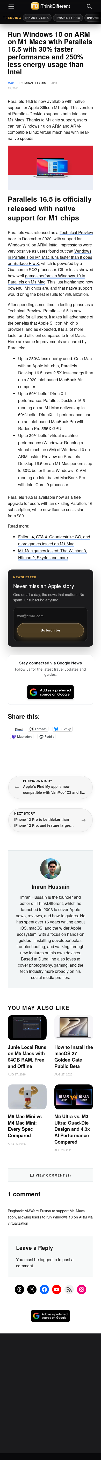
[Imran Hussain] (50, 867)
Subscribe (51, 630)
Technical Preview (76, 232)
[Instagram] (81, 1289)
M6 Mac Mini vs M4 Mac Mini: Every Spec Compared (25, 1126)
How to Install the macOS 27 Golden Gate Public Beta (73, 1057)
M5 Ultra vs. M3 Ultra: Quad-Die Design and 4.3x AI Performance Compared (72, 1129)
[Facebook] (44, 1289)
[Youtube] (56, 1289)
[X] (32, 1289)
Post (19, 729)
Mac (11, 83)
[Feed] (69, 1289)
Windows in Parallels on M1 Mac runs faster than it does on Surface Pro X (50, 257)
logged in (48, 1259)
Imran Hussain (35, 83)
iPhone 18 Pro (68, 18)
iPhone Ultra (37, 18)
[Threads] (19, 1289)
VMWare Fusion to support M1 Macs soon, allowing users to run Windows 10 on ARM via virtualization (50, 1217)
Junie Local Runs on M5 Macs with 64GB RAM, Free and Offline (27, 1057)
